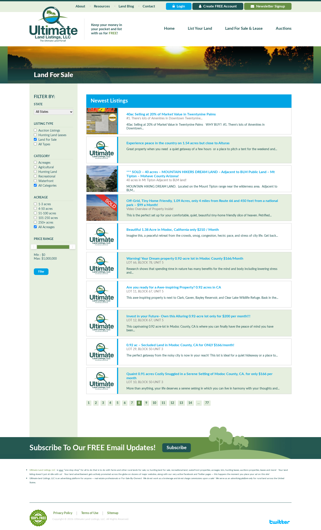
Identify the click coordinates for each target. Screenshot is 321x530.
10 (154, 403)
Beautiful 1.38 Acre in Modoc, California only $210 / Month (172, 229)
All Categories (47, 185)
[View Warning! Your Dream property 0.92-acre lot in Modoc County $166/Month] (101, 265)
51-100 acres (47, 213)
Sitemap (112, 513)
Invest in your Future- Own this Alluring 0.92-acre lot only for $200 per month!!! (188, 316)
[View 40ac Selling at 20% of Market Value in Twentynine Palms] (101, 121)
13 (181, 403)
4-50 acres (45, 208)
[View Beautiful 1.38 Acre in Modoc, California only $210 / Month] (101, 236)
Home (169, 29)
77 (207, 403)
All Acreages (46, 227)
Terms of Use (89, 513)
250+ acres (45, 222)
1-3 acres (44, 204)
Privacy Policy (62, 513)
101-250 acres (48, 218)
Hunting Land (47, 172)
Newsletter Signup (270, 6)
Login (180, 6)
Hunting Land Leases (52, 135)
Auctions (284, 29)
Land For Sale (47, 139)
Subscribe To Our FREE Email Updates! (92, 448)
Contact (149, 6)
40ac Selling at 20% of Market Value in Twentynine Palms (171, 114)
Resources (102, 6)
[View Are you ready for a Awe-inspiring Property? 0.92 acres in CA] (101, 294)
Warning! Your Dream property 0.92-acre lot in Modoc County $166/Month (184, 258)
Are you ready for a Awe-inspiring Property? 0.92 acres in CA (173, 287)
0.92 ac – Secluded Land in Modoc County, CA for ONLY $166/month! (180, 345)
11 (163, 403)
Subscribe (176, 447)
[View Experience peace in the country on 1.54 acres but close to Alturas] (101, 150)
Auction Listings (49, 130)
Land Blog (126, 6)
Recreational (46, 176)
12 (172, 403)
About (80, 6)
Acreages (44, 162)
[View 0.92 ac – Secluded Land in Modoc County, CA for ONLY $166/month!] (101, 352)
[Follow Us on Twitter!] (279, 523)
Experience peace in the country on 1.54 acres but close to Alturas (178, 143)
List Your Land (200, 29)
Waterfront (46, 181)
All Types (44, 144)
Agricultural (46, 167)
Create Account (219, 6)
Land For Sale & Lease (244, 29)
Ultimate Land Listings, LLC (42, 470)
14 (190, 403)
